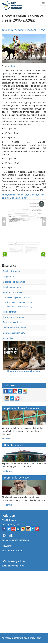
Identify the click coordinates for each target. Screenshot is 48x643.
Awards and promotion (14, 317)
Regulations (8, 276)
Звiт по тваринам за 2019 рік (18, 298)
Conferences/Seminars (14, 333)
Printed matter (9, 312)
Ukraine (13, 66)
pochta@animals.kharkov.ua (15, 540)
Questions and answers (14, 282)
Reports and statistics (13, 292)
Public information (12, 271)
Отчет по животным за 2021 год (19, 307)
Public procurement (12, 287)
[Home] (12, 5)
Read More (7, 438)
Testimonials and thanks (14, 327)
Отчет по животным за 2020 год (19, 302)
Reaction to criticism (12, 322)
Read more (7, 471)
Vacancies (8, 338)
